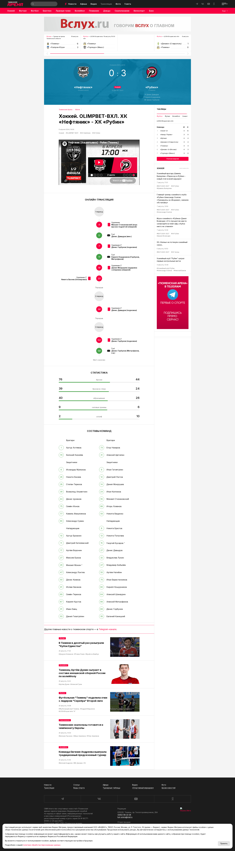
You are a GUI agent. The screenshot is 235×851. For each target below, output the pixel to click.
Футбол (35, 11)
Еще (224, 11)
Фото (118, 4)
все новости (184, 168)
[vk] (99, 799)
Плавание (94, 11)
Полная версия (172, 159)
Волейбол (80, 11)
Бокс (151, 11)
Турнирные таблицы (111, 788)
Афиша (83, 4)
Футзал (23, 11)
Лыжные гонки (63, 11)
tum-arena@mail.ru (125, 817)
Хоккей (11, 11)
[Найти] (32, 4)
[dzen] (172, 799)
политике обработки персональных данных (41, 845)
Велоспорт (139, 11)
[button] (47, 53)
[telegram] (62, 799)
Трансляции (106, 4)
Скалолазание (122, 11)
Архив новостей (168, 788)
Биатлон (47, 11)
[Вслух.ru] (117, 24)
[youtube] (136, 799)
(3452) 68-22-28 (124, 815)
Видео (94, 4)
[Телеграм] (172, 302)
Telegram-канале (107, 629)
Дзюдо (106, 11)
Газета (127, 4)
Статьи (76, 785)
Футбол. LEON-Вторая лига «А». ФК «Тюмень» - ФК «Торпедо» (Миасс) (99, 44)
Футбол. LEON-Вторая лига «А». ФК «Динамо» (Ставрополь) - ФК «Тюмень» (172, 44)
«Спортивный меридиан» (143, 788)
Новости (72, 4)
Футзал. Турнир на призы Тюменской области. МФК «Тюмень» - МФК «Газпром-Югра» (62, 44)
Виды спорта (79, 788)
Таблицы (161, 109)
